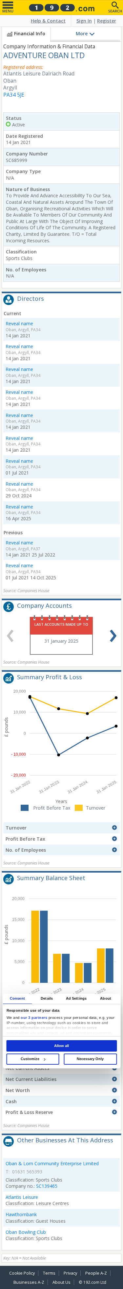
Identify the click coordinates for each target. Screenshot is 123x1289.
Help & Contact (48, 21)
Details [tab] (47, 998)
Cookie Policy (22, 1273)
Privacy (70, 1273)
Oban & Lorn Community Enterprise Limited (52, 1163)
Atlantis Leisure (22, 1197)
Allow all (61, 1046)
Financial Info (29, 33)
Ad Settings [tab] (76, 998)
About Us (61, 1282)
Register (106, 21)
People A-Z (96, 1273)
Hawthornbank (21, 1214)
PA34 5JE (13, 94)
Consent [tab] (17, 998)
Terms (49, 1273)
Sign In (84, 21)
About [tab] (105, 998)
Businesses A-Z (28, 1282)
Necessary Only (90, 1059)
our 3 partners (34, 1018)
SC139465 (46, 1186)
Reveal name (19, 323)
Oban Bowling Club (26, 1232)
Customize (30, 1059)
